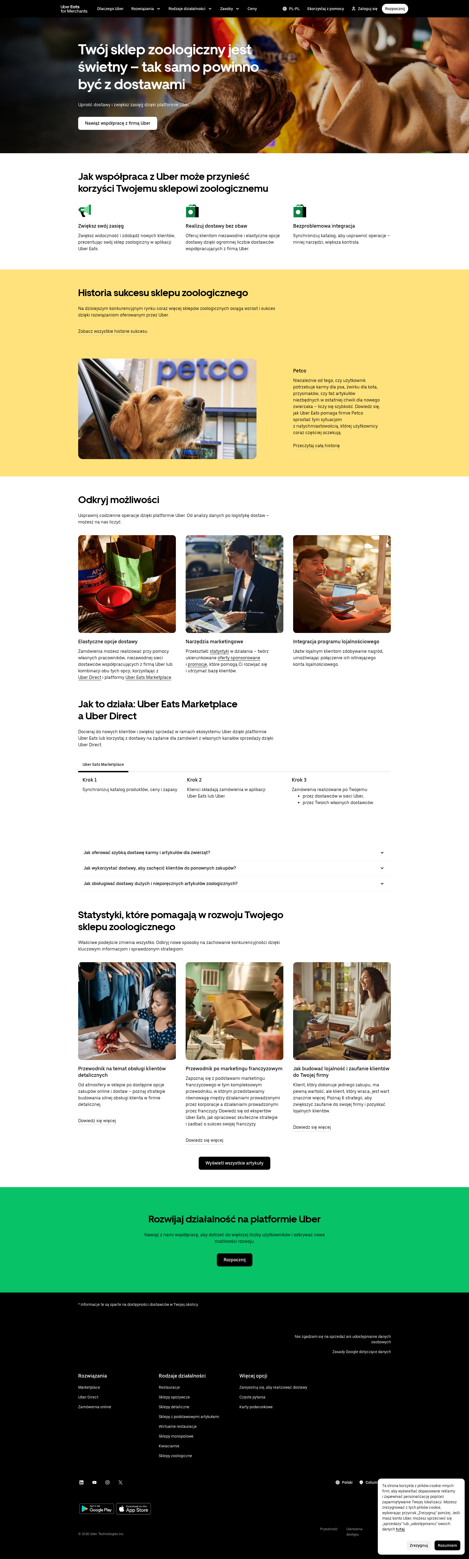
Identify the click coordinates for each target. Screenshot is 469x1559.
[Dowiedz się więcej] (127, 1011)
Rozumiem (447, 1545)
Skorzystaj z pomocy (325, 9)
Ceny (252, 9)
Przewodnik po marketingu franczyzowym (234, 1068)
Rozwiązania (142, 9)
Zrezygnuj (419, 1545)
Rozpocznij (395, 9)
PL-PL (294, 9)
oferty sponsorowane (239, 657)
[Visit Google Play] (96, 1509)
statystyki (219, 651)
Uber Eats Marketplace (148, 677)
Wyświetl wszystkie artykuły (234, 1163)
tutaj (400, 1529)
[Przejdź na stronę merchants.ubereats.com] (74, 8)
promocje (197, 664)
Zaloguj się (368, 9)
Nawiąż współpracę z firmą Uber (117, 123)
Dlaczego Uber (110, 9)
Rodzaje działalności (187, 9)
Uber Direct (89, 677)
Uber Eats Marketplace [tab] (103, 764)
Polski (347, 1482)
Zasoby (226, 9)
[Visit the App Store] (133, 1509)
